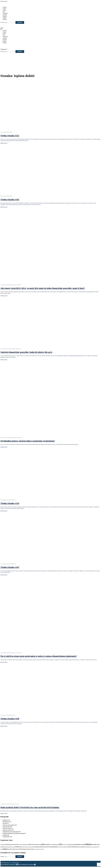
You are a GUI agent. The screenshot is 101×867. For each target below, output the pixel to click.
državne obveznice (35, 844)
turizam (31, 849)
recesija (5, 849)
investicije (93, 844)
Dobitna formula (26, 844)
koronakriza (13, 846)
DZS (40, 844)
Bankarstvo (5, 820)
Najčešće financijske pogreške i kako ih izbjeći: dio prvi (26, 352)
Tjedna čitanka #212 (9, 135)
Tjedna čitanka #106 (9, 718)
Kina (10, 846)
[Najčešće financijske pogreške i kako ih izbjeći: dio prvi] (37, 345)
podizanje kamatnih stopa (45, 846)
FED (60, 844)
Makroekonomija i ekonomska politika (11, 831)
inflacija (88, 844)
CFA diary (5, 823)
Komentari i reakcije (7, 830)
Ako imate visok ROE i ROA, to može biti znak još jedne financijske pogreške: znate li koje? (42, 288)
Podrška (5, 19)
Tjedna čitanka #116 (9, 503)
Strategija (5, 835)
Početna (5, 7)
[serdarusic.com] (15, 4)
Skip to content (3, 1)
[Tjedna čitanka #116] (37, 497)
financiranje (71, 844)
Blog (4, 11)
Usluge (4, 8)
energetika (46, 844)
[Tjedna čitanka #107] (37, 560)
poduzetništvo (54, 846)
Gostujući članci (6, 826)
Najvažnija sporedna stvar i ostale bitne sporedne (13, 833)
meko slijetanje (25, 846)
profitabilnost (88, 846)
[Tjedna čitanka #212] (37, 129)
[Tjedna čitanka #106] (37, 712)
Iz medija (5, 14)
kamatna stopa (6, 846)
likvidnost (21, 846)
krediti (17, 846)
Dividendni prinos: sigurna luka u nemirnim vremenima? (27, 441)
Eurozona (57, 844)
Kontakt (5, 16)
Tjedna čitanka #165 (9, 199)
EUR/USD (51, 844)
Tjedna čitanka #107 (9, 567)
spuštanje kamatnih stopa (13, 849)
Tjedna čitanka (13, 499)
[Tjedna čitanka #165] (37, 193)
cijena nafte (16, 844)
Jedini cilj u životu (7, 828)
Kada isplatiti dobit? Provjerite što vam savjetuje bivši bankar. (29, 807)
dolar (30, 844)
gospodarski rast (78, 844)
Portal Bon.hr (65, 846)
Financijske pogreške (65, 844)
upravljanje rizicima (37, 849)
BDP (12, 844)
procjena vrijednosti (81, 846)
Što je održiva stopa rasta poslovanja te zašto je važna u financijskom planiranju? (38, 656)
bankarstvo (8, 844)
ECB (42, 844)
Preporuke (5, 13)
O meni (4, 10)
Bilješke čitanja (6, 821)
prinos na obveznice (72, 846)
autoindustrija (2, 844)
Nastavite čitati (3, 143)
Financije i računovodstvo (17, 284)
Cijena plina (20, 844)
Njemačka (36, 846)
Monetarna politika (31, 846)
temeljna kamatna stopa (24, 849)
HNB (84, 844)
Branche (17, 862)
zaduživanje (42, 849)
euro (54, 844)
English (4, 17)
